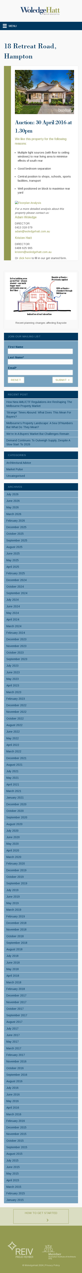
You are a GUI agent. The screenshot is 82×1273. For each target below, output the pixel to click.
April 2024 (12, 619)
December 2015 (16, 1127)
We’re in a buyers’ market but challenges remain (37, 433)
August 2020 (14, 824)
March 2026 (13, 514)
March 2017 (13, 1048)
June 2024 (13, 606)
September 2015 (16, 1147)
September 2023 (16, 659)
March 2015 (13, 1186)
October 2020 (15, 810)
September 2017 (16, 1015)
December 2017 (16, 995)
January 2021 (15, 797)
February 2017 (15, 1054)
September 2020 (16, 817)
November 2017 (16, 1002)
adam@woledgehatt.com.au (32, 231)
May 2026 (12, 507)
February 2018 (15, 989)
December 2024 (16, 580)
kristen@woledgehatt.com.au (33, 252)
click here (25, 258)
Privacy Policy (52, 1265)
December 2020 (16, 804)
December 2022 (16, 705)
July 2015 (12, 1160)
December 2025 (16, 527)
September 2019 (16, 883)
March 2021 (13, 791)
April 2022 (12, 744)
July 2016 (12, 1087)
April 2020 (12, 850)
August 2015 (14, 1153)
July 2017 (12, 1028)
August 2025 (14, 547)
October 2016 (15, 1068)
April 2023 (12, 685)
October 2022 (15, 718)
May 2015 (12, 1173)
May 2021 (12, 777)
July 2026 (12, 494)
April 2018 (12, 975)
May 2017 (12, 1041)
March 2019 (13, 909)
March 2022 (13, 751)
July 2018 (12, 955)
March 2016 (13, 1114)
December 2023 (16, 639)
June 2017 (13, 1035)
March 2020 (13, 857)
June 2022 (13, 731)
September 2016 (16, 1074)
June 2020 (13, 837)
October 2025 (15, 533)
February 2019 (15, 916)
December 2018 (16, 923)
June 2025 (13, 553)
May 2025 (12, 560)
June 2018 (13, 962)
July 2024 (12, 599)
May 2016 (12, 1101)
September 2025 (16, 540)
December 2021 (16, 758)
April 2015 (12, 1180)
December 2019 (16, 870)
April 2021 (12, 784)
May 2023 (12, 678)
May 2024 (12, 613)
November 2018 (16, 929)
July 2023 (12, 665)
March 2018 (13, 982)
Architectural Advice (18, 462)
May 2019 (12, 903)
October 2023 (15, 652)
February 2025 (15, 573)
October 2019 (15, 876)
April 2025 (12, 566)
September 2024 (16, 593)
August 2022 (14, 725)
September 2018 (16, 942)
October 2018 (15, 936)
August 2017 (14, 1021)
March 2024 (13, 626)
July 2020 (12, 830)
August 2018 (14, 949)
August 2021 (14, 764)
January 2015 (15, 1199)
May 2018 (12, 969)
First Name (15, 346)
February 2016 (15, 1120)
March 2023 (13, 692)
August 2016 (14, 1081)
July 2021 (12, 771)
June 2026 (13, 500)
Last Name (16, 357)
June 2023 (13, 672)
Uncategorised (15, 475)
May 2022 (12, 738)
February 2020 (15, 863)
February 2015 (15, 1193)
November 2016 (16, 1061)
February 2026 (15, 520)
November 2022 (16, 711)
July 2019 (12, 890)
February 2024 (15, 632)
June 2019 (13, 896)
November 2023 (16, 646)
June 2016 (13, 1094)
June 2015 (13, 1167)
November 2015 (16, 1134)
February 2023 (15, 698)
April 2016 (12, 1107)
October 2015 (15, 1140)
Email (12, 367)
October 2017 (15, 1008)
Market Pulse (14, 469)
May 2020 (12, 843)
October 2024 (15, 586)
